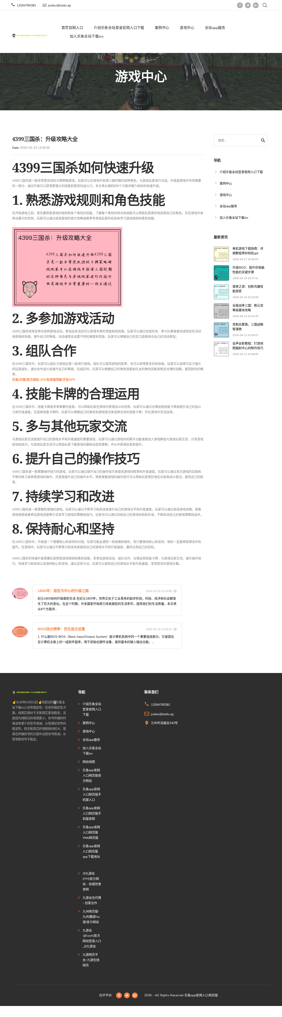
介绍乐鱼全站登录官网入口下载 (119, 27)
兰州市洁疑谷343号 (164, 723)
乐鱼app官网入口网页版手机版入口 (92, 794)
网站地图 (89, 762)
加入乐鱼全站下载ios (87, 36)
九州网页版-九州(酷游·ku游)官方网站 (91, 916)
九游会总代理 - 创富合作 (92, 900)
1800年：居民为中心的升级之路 (63, 590)
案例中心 (162, 27)
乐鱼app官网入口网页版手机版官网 (92, 813)
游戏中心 (187, 27)
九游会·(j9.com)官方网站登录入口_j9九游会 (92, 938)
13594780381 (26, 5)
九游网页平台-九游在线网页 (91, 960)
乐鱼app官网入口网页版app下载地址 (91, 851)
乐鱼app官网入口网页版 (201, 995)
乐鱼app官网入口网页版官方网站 (92, 775)
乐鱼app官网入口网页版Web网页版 (91, 832)
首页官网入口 (72, 27)
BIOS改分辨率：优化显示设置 (61, 629)
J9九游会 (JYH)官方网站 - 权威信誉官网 (92, 881)
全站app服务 (215, 27)
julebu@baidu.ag (59, 5)
